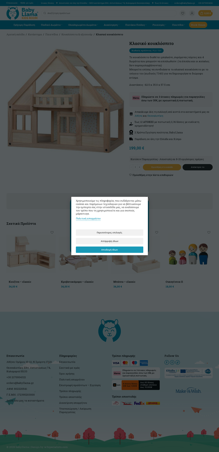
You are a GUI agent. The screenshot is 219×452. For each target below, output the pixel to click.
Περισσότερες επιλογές (109, 232)
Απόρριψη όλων (109, 241)
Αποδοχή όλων (109, 249)
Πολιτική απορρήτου (88, 218)
